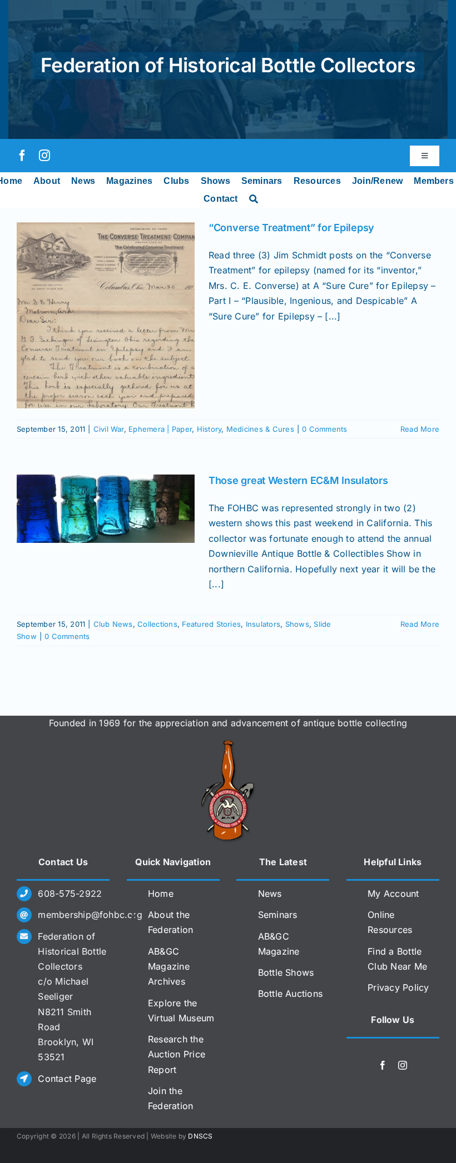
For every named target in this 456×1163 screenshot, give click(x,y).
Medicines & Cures (260, 429)
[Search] (253, 199)
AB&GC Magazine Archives (169, 966)
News (270, 893)
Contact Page (67, 1078)
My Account (393, 893)
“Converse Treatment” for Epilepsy (291, 227)
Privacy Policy (398, 987)
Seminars (278, 914)
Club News (113, 624)
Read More (419, 429)
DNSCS (200, 1136)
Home (161, 893)
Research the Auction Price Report (176, 1054)
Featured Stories (211, 624)
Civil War (108, 429)
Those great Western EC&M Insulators (298, 480)
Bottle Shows (286, 972)
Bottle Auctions (290, 993)
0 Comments (324, 429)
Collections (157, 624)
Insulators (263, 624)
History (209, 429)
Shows (297, 624)
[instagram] (44, 155)
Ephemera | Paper (160, 429)
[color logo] (228, 744)
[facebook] (22, 155)
